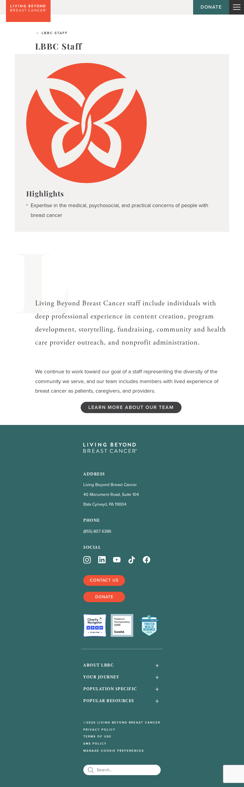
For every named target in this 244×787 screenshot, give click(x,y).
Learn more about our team (131, 407)
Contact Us (104, 580)
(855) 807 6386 (97, 531)
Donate (211, 7)
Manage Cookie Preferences (113, 751)
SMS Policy (95, 744)
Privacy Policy (99, 730)
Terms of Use (97, 736)
